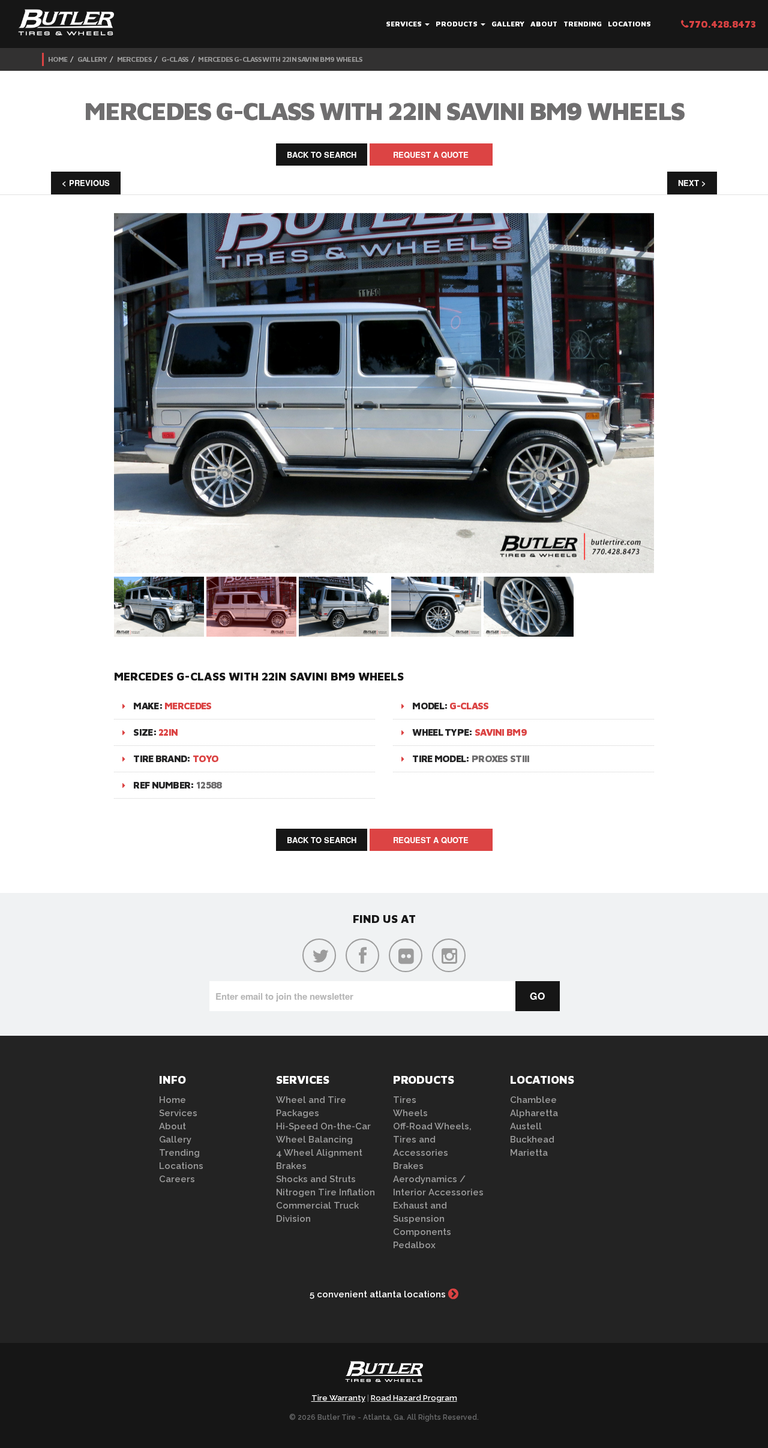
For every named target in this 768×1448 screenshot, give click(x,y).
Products (457, 23)
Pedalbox (414, 1245)
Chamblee (533, 1100)
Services (405, 23)
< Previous (86, 182)
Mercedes (134, 59)
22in (168, 732)
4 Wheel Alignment (319, 1152)
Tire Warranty (338, 1397)
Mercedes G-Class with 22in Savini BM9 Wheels (280, 59)
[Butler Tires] (384, 1375)
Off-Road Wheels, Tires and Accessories (432, 1139)
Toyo (205, 758)
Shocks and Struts (316, 1179)
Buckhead (532, 1139)
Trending (582, 23)
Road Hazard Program (414, 1397)
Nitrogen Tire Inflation (325, 1192)
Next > (692, 182)
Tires (404, 1100)
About (543, 23)
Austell (526, 1126)
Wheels (410, 1113)
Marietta (529, 1152)
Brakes (291, 1166)
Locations (629, 23)
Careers (177, 1179)
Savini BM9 (501, 732)
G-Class (174, 59)
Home (57, 59)
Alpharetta (534, 1113)
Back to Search (321, 154)
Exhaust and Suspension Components (422, 1218)
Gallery (507, 23)
